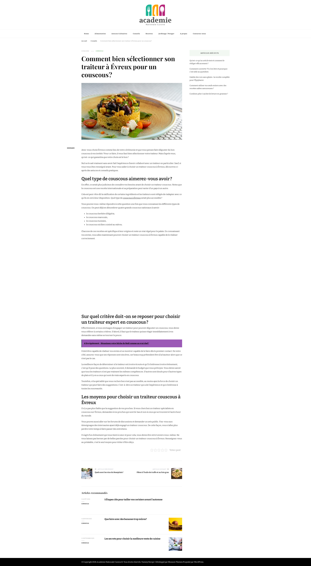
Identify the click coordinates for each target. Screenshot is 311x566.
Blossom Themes (175, 562)
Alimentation (100, 34)
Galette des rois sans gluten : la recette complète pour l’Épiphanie (210, 78)
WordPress (198, 562)
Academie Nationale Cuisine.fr (110, 562)
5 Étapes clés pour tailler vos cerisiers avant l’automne (133, 499)
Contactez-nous (199, 34)
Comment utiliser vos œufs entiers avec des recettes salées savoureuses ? (208, 87)
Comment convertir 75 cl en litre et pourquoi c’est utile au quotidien (208, 70)
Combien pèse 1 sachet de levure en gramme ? (209, 94)
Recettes (149, 34)
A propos (183, 34)
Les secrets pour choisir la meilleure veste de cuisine (132, 538)
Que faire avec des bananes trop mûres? (125, 519)
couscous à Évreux (132, 198)
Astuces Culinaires (119, 34)
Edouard (71, 148)
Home (86, 34)
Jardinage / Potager (166, 34)
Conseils (136, 34)
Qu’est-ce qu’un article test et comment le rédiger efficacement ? (207, 62)
